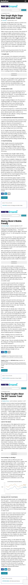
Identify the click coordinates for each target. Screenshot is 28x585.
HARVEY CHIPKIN (5, 378)
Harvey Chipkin (5, 226)
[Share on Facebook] (2, 194)
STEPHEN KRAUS (5, 581)
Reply (2, 367)
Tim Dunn (4, 20)
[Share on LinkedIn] (5, 194)
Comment (4, 197)
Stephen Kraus (5, 401)
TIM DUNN (4, 205)
